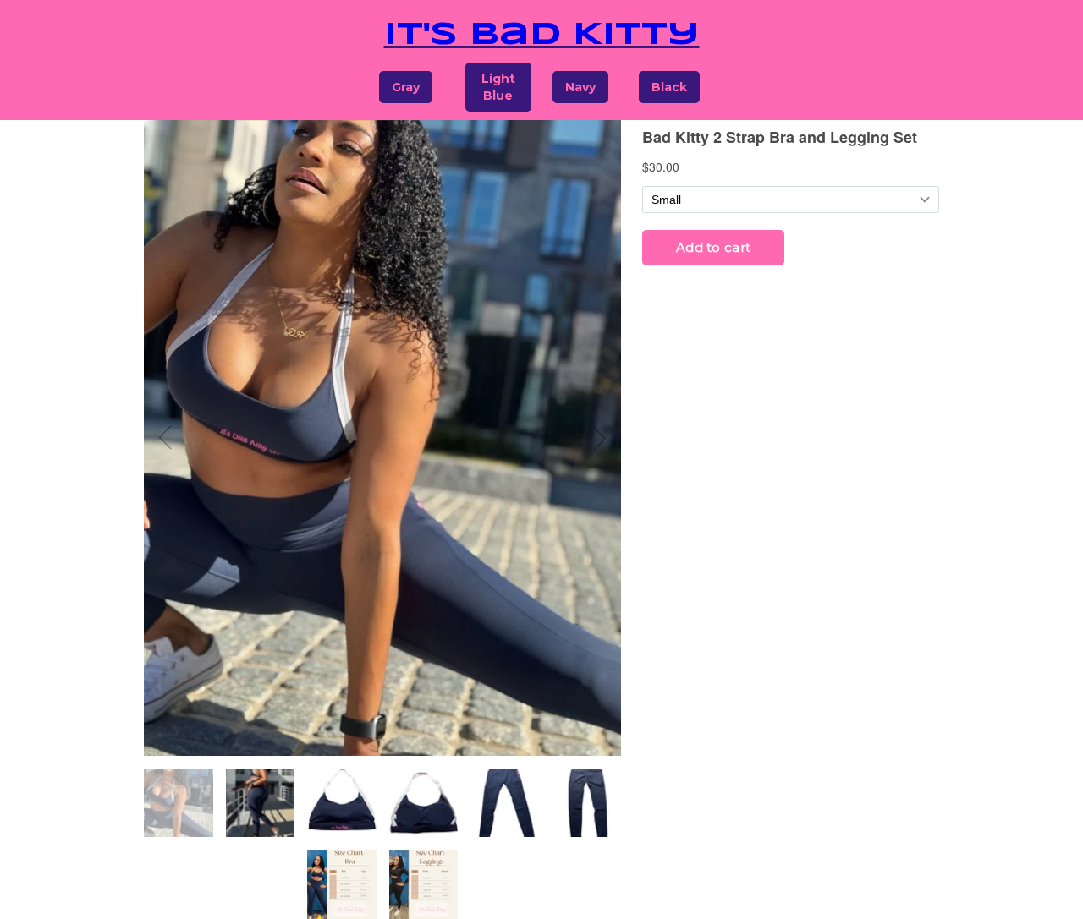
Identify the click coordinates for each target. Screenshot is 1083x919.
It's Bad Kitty (542, 35)
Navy (580, 87)
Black (669, 87)
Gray (406, 87)
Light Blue (498, 87)
